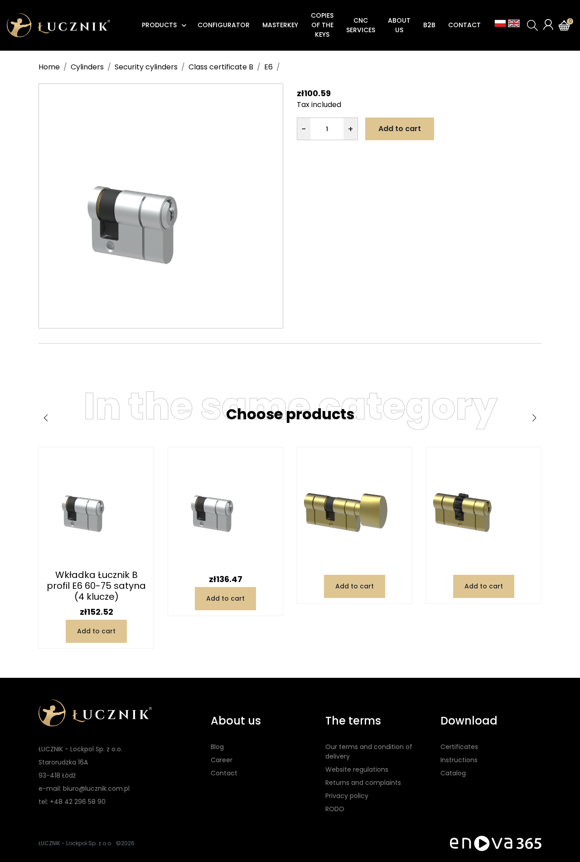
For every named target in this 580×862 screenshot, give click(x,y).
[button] (532, 25)
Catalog (453, 773)
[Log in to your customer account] (548, 24)
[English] (514, 23)
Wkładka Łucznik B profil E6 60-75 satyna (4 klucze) (96, 585)
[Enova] (495, 843)
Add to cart (399, 128)
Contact (224, 773)
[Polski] (500, 23)
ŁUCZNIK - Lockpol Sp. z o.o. (75, 843)
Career (221, 759)
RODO (334, 808)
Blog (217, 746)
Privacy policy (346, 795)
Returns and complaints (363, 782)
